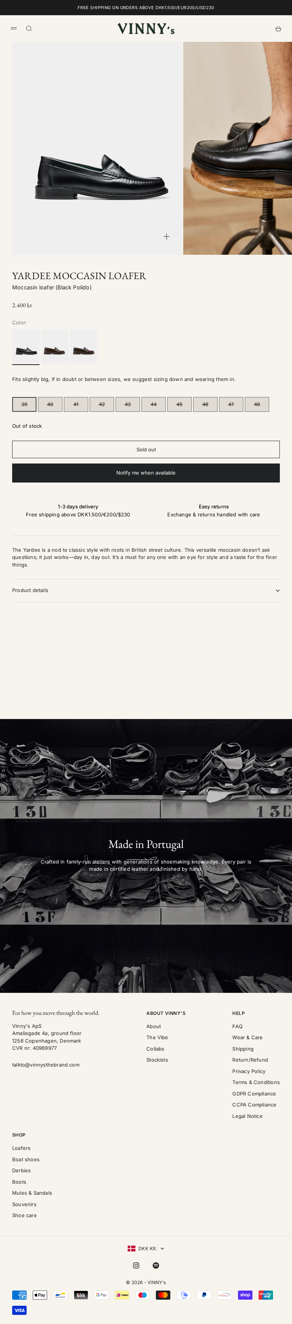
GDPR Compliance (254, 1094)
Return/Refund (250, 1060)
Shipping (243, 1049)
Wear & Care (247, 1037)
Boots (19, 1182)
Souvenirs (24, 1204)
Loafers (21, 1148)
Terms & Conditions (256, 1082)
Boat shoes (26, 1159)
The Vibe (157, 1037)
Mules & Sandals (32, 1193)
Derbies (21, 1170)
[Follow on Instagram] (136, 1265)
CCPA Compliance (254, 1105)
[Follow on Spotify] (156, 1265)
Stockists (157, 1060)
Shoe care (24, 1215)
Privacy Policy (248, 1071)
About (153, 1026)
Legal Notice (247, 1116)
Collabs (155, 1049)
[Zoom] (166, 236)
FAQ (237, 1026)
